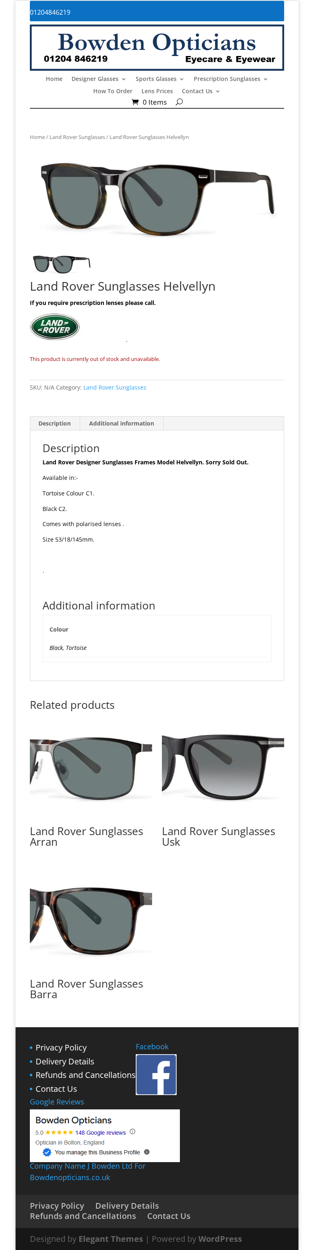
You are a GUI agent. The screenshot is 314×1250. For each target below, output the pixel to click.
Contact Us (197, 91)
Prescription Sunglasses (227, 79)
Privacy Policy (61, 1047)
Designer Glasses (95, 79)
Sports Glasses (156, 79)
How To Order (112, 91)
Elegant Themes (110, 1238)
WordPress (220, 1238)
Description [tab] (54, 423)
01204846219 (50, 12)
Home (54, 79)
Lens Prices (157, 91)
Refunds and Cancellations (86, 1074)
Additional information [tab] (121, 423)
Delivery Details (65, 1061)
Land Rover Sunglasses (77, 137)
